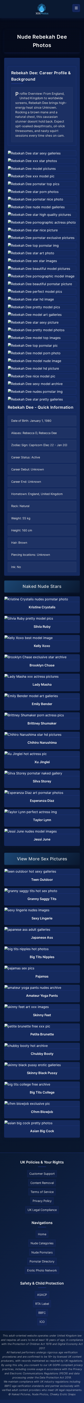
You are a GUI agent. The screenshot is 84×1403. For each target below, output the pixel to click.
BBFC (42, 1312)
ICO (42, 1321)
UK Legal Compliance (42, 1210)
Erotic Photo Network (42, 1270)
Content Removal (42, 1183)
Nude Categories (42, 1243)
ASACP (42, 1294)
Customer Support (42, 1173)
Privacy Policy (42, 1201)
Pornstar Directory (42, 1261)
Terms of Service (42, 1192)
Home (42, 1234)
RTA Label (42, 1303)
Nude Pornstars (42, 1252)
